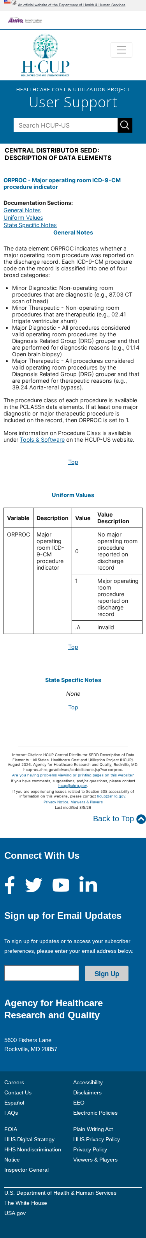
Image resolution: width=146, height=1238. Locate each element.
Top (73, 461)
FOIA (10, 1129)
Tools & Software (42, 439)
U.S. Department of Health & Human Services (60, 1193)
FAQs (11, 1113)
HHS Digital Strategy (29, 1139)
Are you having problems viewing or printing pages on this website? (73, 775)
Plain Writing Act (93, 1129)
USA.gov (15, 1213)
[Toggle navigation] (121, 50)
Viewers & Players (87, 802)
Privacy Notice (56, 802)
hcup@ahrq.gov (72, 785)
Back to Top (114, 818)
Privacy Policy (90, 1149)
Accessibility (88, 1082)
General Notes (22, 210)
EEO (78, 1102)
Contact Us (18, 1092)
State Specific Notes (30, 225)
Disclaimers (87, 1092)
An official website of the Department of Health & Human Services (71, 4)
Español (14, 1102)
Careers (14, 1082)
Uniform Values (23, 217)
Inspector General (26, 1170)
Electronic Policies (95, 1113)
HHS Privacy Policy (96, 1139)
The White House (25, 1203)
